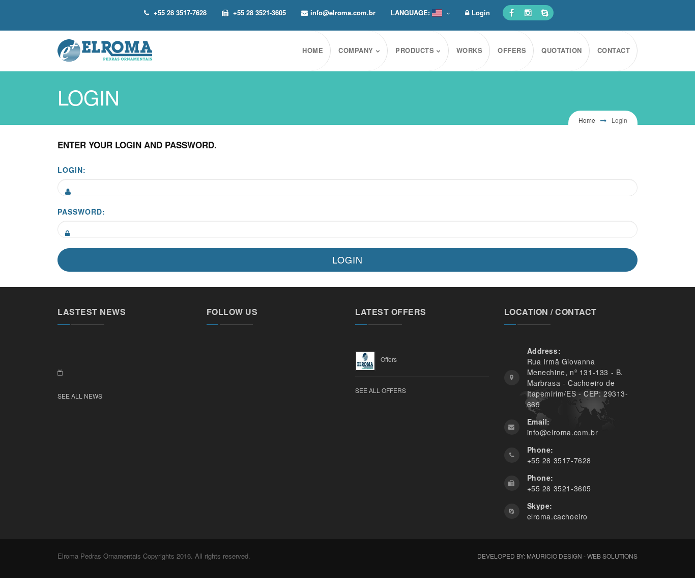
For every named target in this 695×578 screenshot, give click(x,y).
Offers (389, 359)
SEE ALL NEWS (79, 395)
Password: (81, 211)
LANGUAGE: (411, 12)
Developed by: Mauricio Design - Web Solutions (557, 555)
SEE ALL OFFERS (380, 390)
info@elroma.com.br (342, 12)
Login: (71, 170)
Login (481, 12)
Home (586, 120)
